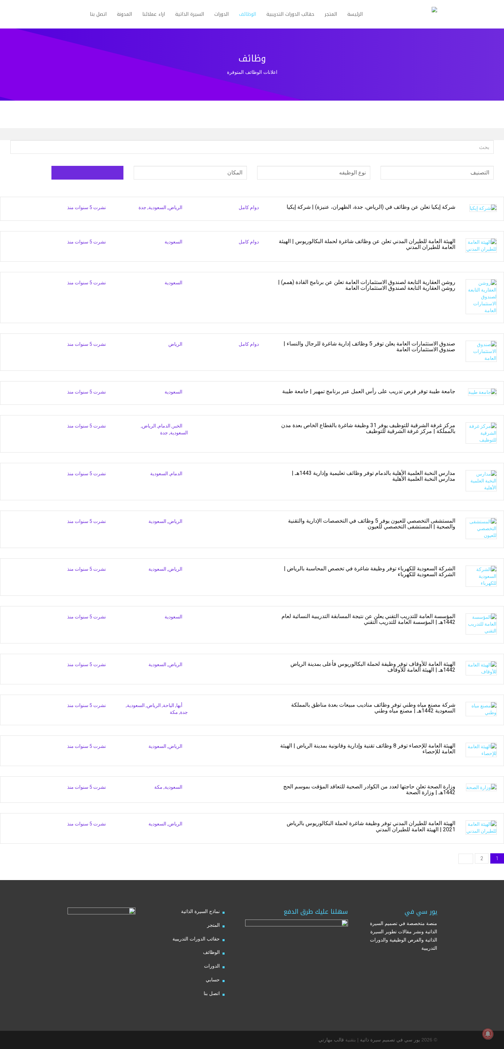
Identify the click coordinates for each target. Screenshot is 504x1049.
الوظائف (211, 952)
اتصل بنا (212, 993)
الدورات (212, 966)
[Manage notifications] (487, 1033)
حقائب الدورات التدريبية (196, 939)
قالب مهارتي (331, 1039)
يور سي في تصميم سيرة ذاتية (390, 1039)
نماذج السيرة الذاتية (200, 911)
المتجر (213, 925)
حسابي (213, 979)
